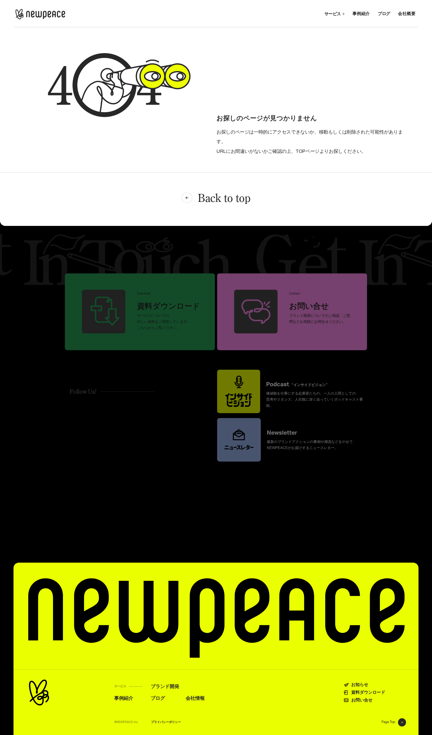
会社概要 (407, 13)
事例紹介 (361, 13)
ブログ (384, 13)
